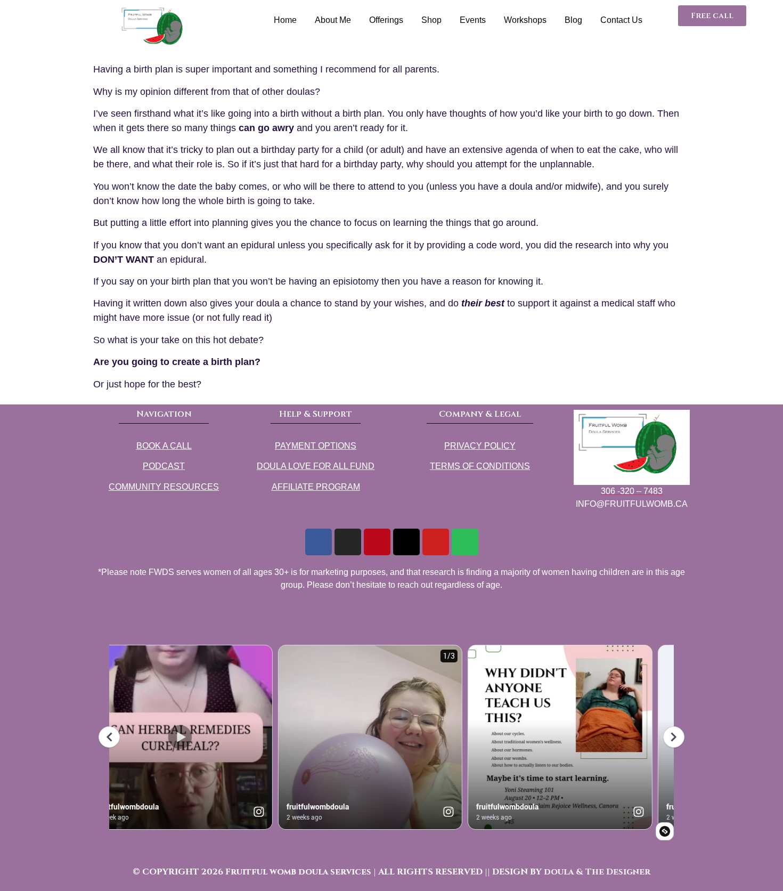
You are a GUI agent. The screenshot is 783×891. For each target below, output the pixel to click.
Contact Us (621, 20)
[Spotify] (465, 542)
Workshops (525, 20)
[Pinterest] (377, 542)
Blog (573, 20)
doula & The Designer (597, 872)
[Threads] (406, 542)
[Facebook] (318, 542)
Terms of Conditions (480, 466)
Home (285, 20)
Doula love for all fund (315, 466)
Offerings (386, 20)
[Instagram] (348, 542)
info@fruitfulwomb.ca (632, 503)
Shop (431, 20)
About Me (333, 20)
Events (473, 20)
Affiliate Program (316, 486)
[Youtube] (435, 542)
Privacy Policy (480, 445)
